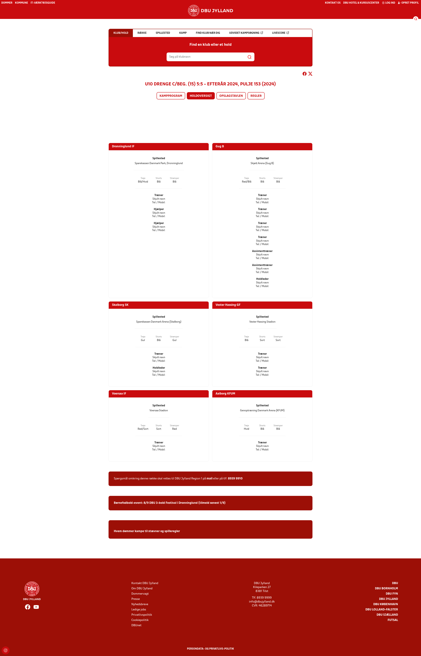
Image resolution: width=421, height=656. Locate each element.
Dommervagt (140, 593)
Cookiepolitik (140, 620)
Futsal (393, 620)
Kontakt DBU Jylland (144, 583)
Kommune (21, 3)
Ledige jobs (138, 609)
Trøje (143, 178)
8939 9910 (235, 478)
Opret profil (410, 3)
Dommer (6, 3)
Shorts (159, 178)
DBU (395, 583)
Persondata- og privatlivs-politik (210, 649)
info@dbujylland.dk (262, 601)
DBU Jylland (388, 599)
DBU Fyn (392, 593)
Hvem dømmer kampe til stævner (137, 531)
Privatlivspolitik (141, 615)
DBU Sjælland (387, 615)
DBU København (385, 604)
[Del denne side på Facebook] (305, 74)
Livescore (278, 33)
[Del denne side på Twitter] (310, 74)
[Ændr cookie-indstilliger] (6, 650)
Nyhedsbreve (139, 604)
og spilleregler (170, 531)
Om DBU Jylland (141, 588)
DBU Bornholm (386, 588)
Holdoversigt (201, 96)
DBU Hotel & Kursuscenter (361, 3)
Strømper (174, 178)
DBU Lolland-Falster (381, 609)
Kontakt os (333, 3)
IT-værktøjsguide (43, 3)
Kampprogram (171, 96)
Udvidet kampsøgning (244, 33)
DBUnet (136, 625)
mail (209, 478)
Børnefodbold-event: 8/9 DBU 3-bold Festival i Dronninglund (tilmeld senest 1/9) (169, 503)
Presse (135, 599)
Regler (256, 96)
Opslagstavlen (231, 96)
